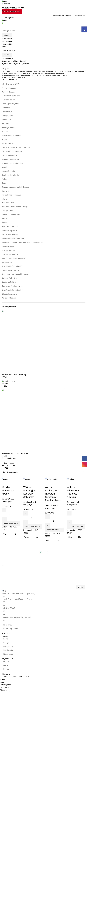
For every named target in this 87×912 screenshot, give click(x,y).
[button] (84, 29)
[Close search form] (2, 2)
